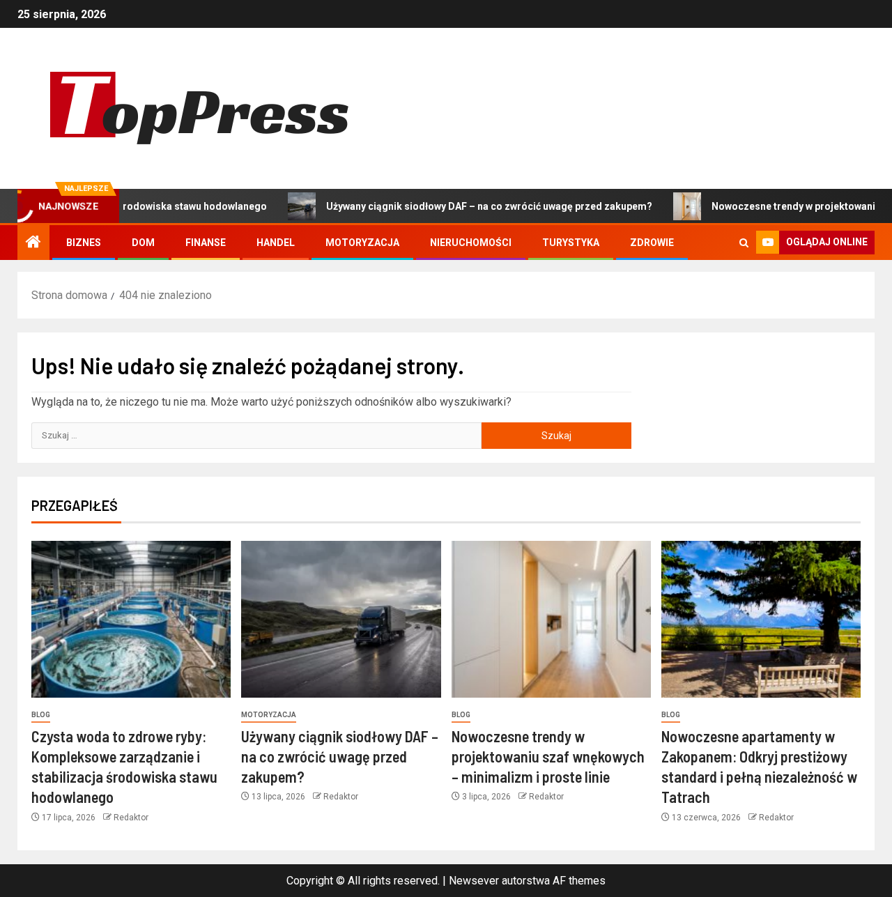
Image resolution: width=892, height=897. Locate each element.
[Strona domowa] (33, 243)
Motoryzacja (362, 242)
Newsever (474, 880)
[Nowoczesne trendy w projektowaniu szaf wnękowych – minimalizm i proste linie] (551, 619)
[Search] (744, 242)
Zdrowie (652, 242)
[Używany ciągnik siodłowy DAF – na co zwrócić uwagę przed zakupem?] (340, 619)
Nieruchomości (471, 242)
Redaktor (131, 817)
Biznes (83, 242)
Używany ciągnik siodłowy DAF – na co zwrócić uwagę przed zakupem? (460, 206)
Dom (143, 242)
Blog (40, 715)
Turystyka (570, 242)
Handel (275, 242)
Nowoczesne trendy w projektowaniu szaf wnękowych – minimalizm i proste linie (548, 756)
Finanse (205, 242)
